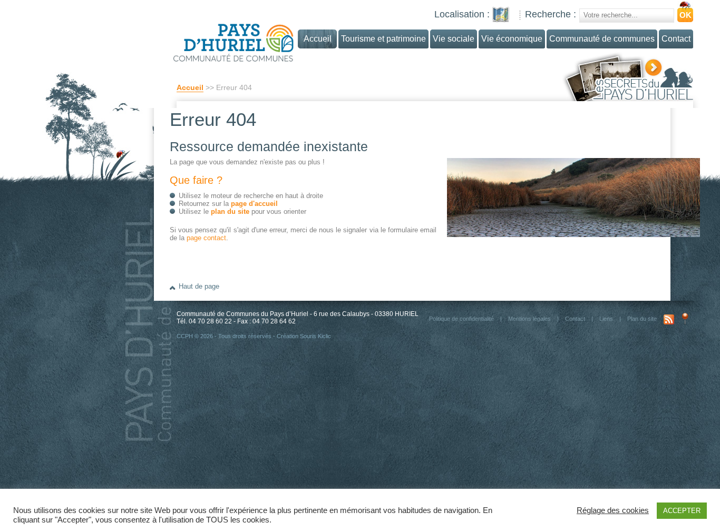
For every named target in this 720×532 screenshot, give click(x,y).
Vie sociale (453, 38)
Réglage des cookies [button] (613, 510)
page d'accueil (254, 204)
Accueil (190, 87)
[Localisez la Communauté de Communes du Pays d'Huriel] (500, 14)
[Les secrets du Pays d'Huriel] (627, 76)
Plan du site (642, 319)
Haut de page (199, 286)
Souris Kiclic (315, 336)
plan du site (230, 211)
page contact (206, 238)
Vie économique (511, 38)
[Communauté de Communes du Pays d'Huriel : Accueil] (254, 38)
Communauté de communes (602, 38)
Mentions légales (529, 319)
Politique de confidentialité (461, 319)
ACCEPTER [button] (681, 511)
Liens (606, 319)
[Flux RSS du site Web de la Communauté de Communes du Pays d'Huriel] (669, 318)
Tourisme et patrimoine (383, 38)
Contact (675, 38)
